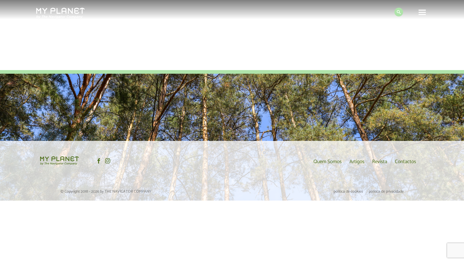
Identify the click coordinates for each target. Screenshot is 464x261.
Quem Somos (327, 162)
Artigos (356, 162)
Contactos (405, 162)
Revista (379, 162)
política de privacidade (386, 191)
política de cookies (348, 191)
